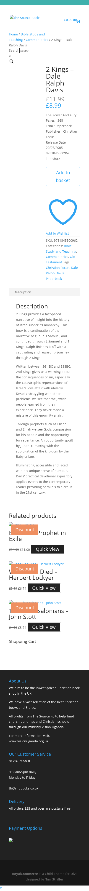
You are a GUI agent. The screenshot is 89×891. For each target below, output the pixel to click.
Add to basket (63, 176)
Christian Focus (57, 267)
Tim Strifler (54, 879)
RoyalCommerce (25, 874)
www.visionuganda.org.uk (28, 741)
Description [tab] (22, 292)
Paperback (54, 278)
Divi (73, 874)
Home (13, 34)
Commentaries (37, 39)
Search (14, 50)
